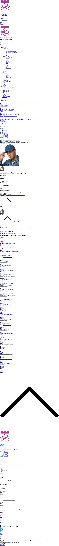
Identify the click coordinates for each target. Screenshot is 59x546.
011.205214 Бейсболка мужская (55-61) (9, 276)
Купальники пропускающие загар (11, 52)
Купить (1, 264)
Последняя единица (7, 93)
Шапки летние (8, 62)
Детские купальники (7, 88)
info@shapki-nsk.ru (3, 544)
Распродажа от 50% (7, 96)
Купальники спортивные (10, 50)
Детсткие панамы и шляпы (10, 78)
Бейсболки (7, 58)
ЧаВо (3, 17)
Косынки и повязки (9, 77)
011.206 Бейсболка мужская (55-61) (5, 319)
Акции (5, 95)
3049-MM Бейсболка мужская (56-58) (9, 335)
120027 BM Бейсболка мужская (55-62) (9, 267)
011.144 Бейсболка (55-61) (7, 325)
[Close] (1, 232)
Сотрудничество (4, 15)
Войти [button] (1, 22)
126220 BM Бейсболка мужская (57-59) (6, 369)
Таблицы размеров (5, 16)
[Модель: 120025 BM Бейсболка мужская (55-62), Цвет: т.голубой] (2, 170)
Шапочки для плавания (7, 81)
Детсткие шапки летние (28, 113)
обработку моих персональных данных (12, 476)
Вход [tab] (1, 491)
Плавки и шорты (6, 80)
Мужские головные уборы (4, 233)
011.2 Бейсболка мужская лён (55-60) (9, 355)
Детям (1, 111)
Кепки (7, 66)
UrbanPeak (4, 175)
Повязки (7, 61)
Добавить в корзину (3, 193)
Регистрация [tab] (4, 491)
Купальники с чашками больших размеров (18, 117)
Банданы (7, 74)
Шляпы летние (8, 68)
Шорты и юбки (8, 55)
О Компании (4, 14)
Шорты (5, 82)
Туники (7, 54)
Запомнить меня (4, 496)
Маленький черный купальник (5, 119)
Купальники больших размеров (11, 51)
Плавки (7, 53)
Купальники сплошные (12, 103)
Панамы (7, 60)
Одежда (5, 73)
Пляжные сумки (6, 91)
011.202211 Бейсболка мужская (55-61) (9, 295)
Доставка (8, 449)
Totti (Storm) (2, 256)
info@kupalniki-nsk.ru (3, 133)
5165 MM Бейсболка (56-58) (7, 257)
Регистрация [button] (4, 100)
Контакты (3, 19)
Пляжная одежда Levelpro (8, 90)
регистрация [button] (2, 24)
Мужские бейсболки (12, 233)
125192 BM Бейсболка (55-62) (5, 310)
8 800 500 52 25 (2, 37)
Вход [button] (3, 99)
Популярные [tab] (4, 253)
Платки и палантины (7, 84)
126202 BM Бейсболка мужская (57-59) (9, 285)
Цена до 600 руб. (6, 94)
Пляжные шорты (6, 69)
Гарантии (11, 449)
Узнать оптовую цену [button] (3, 191)
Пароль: (1, 505)
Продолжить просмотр (4, 227)
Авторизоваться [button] (3, 488)
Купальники (6, 48)
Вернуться (2, 178)
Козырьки (7, 59)
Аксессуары (2, 115)
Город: (1, 503)
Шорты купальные (7, 70)
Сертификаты (4, 20)
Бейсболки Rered (6, 89)
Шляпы (7, 63)
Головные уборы (6, 56)
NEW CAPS (2, 275)
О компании (2, 449)
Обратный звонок (8, 37)
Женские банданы (9, 57)
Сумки (5, 85)
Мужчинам (2, 107)
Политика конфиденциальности (13, 459)
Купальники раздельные (4, 103)
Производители (4, 97)
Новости (3, 18)
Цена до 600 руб (2, 121)
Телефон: (2, 502)
